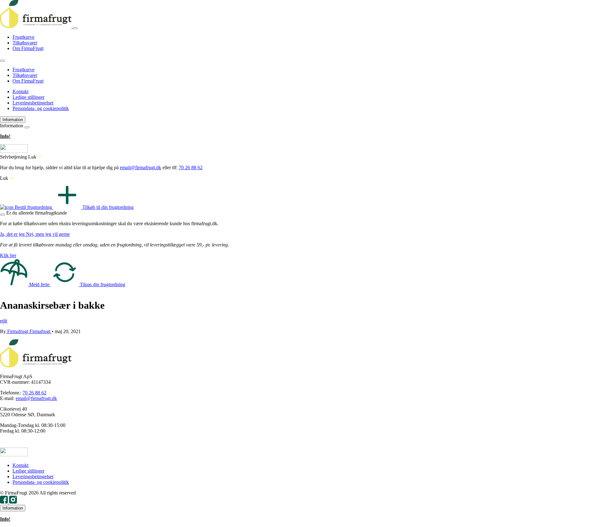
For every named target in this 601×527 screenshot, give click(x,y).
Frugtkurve (23, 37)
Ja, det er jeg (13, 234)
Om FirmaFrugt (28, 48)
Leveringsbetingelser (33, 102)
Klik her (8, 255)
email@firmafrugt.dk (140, 167)
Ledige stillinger (28, 97)
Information (13, 119)
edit (3, 320)
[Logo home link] (36, 26)
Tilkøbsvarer (25, 42)
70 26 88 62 (191, 167)
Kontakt (20, 91)
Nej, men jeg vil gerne (48, 234)
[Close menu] (2, 61)
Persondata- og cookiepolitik (41, 108)
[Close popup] (2, 214)
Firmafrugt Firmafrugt (29, 331)
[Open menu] (75, 28)
